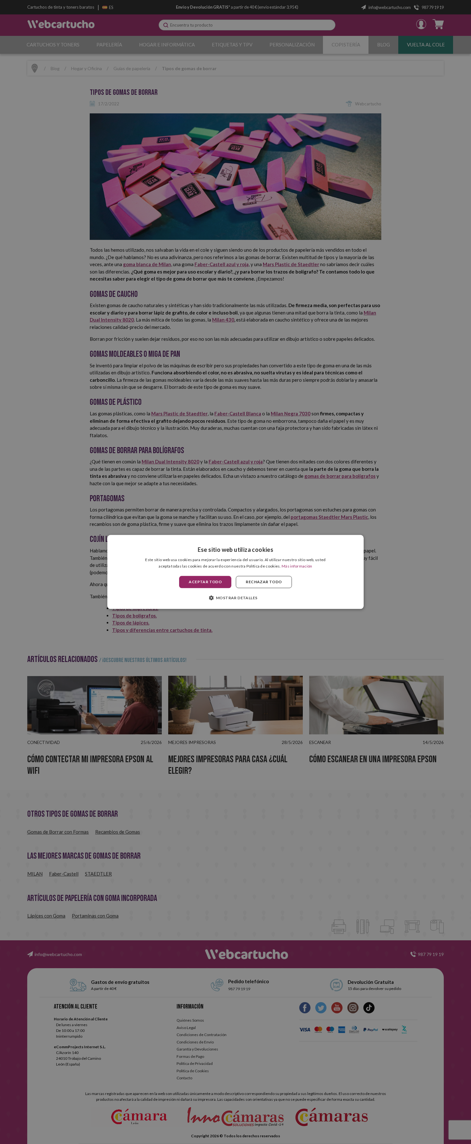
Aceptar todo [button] (205, 581)
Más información (297, 566)
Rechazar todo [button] (264, 581)
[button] (236, 598)
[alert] (235, 572)
